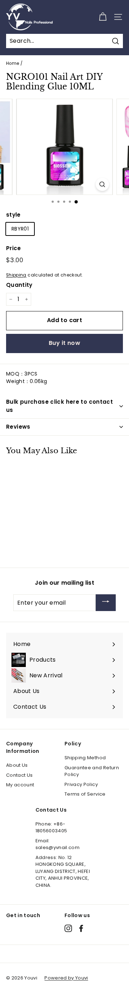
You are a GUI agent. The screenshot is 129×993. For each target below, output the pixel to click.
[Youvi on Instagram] (68, 928)
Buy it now (64, 343)
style (13, 214)
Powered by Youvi (66, 977)
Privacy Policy (81, 784)
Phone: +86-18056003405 (51, 827)
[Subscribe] (106, 602)
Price (13, 248)
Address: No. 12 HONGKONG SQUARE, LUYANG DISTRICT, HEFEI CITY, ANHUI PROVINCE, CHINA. (62, 871)
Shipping (16, 275)
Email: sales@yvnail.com (57, 844)
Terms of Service (85, 794)
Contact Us (19, 775)
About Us (17, 765)
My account (20, 784)
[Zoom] (102, 184)
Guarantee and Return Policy (91, 771)
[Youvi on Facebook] (81, 928)
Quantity (19, 285)
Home (12, 63)
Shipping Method (85, 757)
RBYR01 (20, 228)
